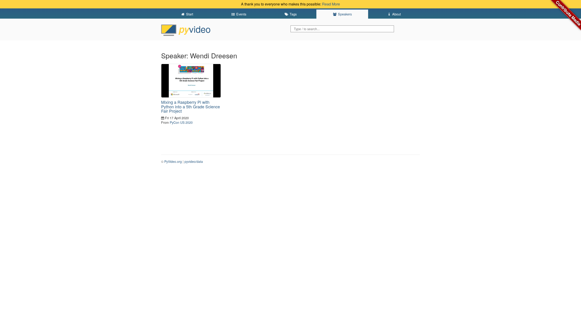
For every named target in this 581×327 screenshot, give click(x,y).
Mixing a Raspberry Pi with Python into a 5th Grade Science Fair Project (190, 106)
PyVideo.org (173, 161)
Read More (331, 4)
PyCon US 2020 (181, 122)
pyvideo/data (194, 161)
